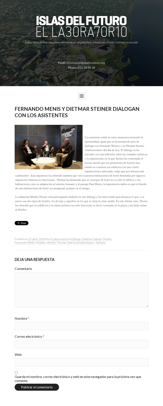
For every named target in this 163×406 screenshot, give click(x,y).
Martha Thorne (56, 242)
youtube (91, 52)
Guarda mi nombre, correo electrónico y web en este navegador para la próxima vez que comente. (78, 379)
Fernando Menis (25, 242)
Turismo (100, 242)
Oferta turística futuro (80, 242)
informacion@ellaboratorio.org (85, 62)
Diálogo (76, 239)
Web (18, 354)
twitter (84, 52)
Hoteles (40, 242)
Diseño (107, 239)
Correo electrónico (29, 336)
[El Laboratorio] (81, 26)
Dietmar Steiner (91, 239)
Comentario (23, 268)
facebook (71, 52)
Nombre (22, 318)
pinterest (77, 52)
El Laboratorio (59, 239)
